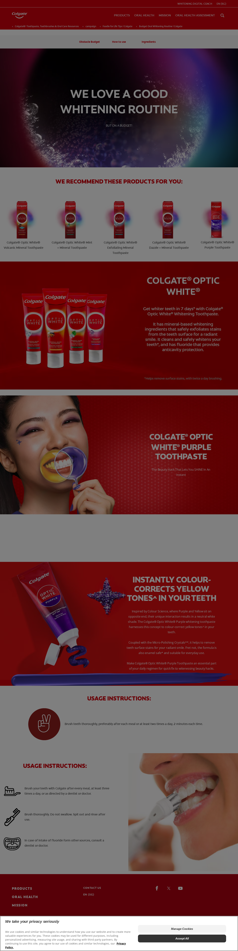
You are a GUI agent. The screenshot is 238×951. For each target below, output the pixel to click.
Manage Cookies (182, 928)
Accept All (182, 938)
